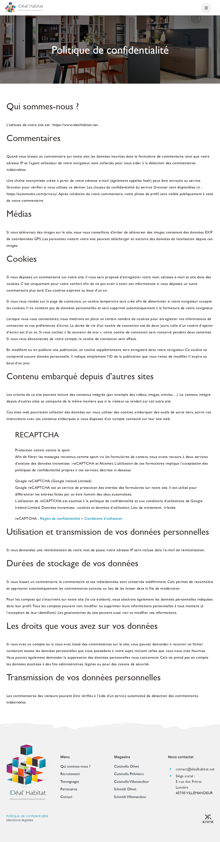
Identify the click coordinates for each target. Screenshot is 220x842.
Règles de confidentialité (60, 518)
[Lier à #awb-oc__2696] (206, 8)
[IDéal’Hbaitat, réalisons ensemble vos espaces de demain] (24, 4)
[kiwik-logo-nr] (208, 816)
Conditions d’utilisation (103, 518)
